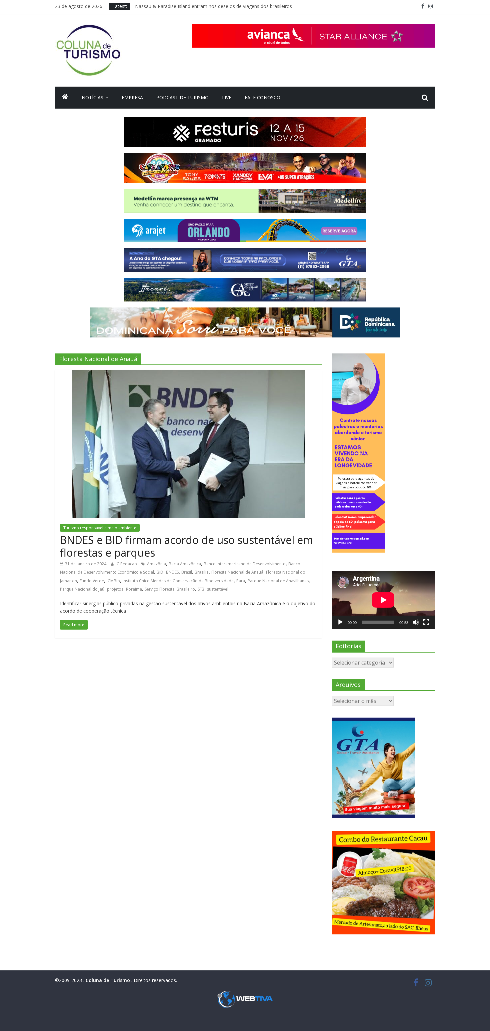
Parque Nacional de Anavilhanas (278, 581)
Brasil (186, 572)
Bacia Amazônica (185, 564)
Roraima (134, 589)
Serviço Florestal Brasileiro (170, 589)
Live (226, 97)
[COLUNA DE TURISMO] (65, 98)
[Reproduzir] (340, 622)
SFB (201, 589)
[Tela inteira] (426, 622)
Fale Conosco (262, 97)
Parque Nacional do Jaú (82, 589)
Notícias (92, 97)
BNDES (172, 572)
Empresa (132, 97)
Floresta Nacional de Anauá (237, 572)
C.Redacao (127, 564)
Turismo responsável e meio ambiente (99, 528)
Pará (240, 581)
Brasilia (202, 572)
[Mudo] (415, 622)
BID (160, 572)
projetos (115, 589)
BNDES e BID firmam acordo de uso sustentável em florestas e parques (186, 546)
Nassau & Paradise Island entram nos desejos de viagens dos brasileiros (213, 6)
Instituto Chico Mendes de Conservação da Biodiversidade (178, 581)
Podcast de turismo (182, 97)
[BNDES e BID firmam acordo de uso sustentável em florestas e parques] (188, 374)
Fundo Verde (92, 581)
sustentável (217, 589)
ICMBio (113, 581)
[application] (383, 600)
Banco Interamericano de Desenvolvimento (245, 564)
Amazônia (156, 564)
